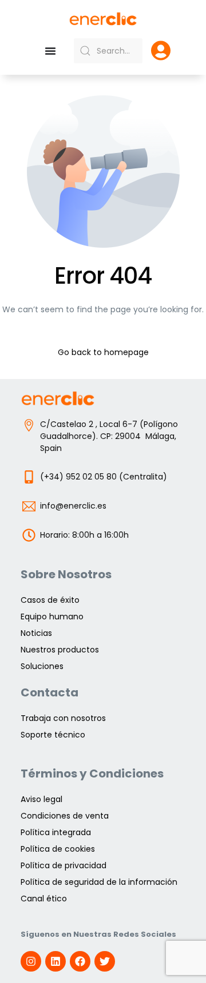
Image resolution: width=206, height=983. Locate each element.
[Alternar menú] (50, 51)
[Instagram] (31, 961)
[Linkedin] (55, 961)
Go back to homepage (103, 352)
